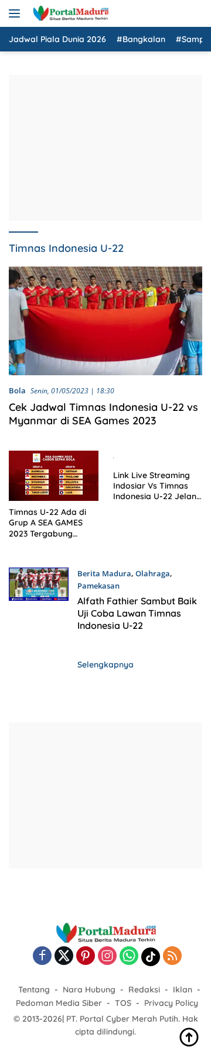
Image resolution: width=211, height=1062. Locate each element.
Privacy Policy (171, 1003)
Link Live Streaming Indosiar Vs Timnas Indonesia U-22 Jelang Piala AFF (157, 486)
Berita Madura (104, 573)
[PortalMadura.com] (69, 13)
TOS (123, 1003)
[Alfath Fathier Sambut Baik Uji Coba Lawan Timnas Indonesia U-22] (39, 603)
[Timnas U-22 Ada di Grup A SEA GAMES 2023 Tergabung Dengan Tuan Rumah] (53, 476)
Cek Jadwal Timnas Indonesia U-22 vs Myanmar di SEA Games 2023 (103, 413)
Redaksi (144, 989)
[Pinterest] (85, 956)
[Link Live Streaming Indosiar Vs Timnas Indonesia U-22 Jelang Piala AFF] (158, 457)
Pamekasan (98, 585)
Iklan (182, 989)
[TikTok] (150, 956)
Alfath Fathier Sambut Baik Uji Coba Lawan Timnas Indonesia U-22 (137, 613)
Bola (17, 390)
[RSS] (172, 956)
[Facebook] (42, 956)
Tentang (34, 989)
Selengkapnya (105, 664)
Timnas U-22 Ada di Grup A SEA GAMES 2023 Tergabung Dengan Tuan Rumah (50, 523)
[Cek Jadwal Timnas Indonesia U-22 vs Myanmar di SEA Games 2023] (105, 321)
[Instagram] (107, 956)
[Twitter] (64, 956)
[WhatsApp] (129, 956)
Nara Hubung (89, 989)
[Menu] (17, 13)
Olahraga (152, 573)
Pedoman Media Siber (59, 1003)
